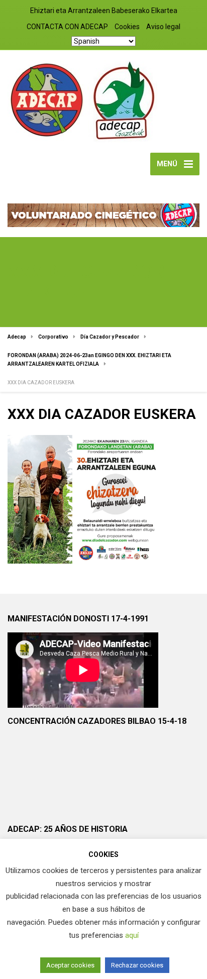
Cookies (127, 27)
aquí (132, 935)
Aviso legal (163, 27)
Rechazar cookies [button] (137, 965)
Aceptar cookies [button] (70, 965)
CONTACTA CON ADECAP (67, 27)
